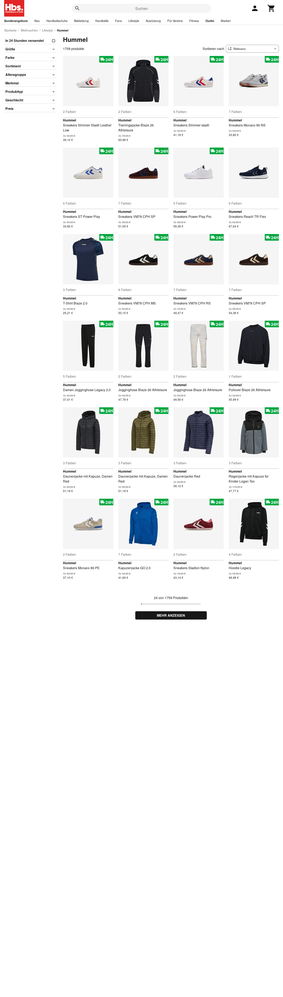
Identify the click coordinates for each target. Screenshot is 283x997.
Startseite (10, 30)
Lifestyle (133, 21)
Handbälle (102, 21)
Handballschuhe (57, 21)
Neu (37, 21)
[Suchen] (77, 8)
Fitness (194, 21)
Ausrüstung (153, 21)
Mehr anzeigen (171, 615)
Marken (226, 21)
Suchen (141, 8)
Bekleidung (81, 21)
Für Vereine (175, 21)
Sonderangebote (16, 21)
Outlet (210, 21)
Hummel (69, 120)
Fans (118, 21)
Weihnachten (29, 30)
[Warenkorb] (271, 8)
